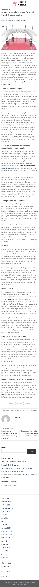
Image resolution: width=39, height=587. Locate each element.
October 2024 (6, 538)
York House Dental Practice (20, 582)
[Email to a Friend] (21, 403)
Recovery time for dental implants (12, 471)
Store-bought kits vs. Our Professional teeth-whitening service (29, 433)
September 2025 (7, 508)
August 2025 (5, 511)
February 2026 (6, 501)
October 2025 (6, 505)
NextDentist (23, 584)
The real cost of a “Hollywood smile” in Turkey (16, 468)
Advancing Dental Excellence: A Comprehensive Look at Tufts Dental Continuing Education (9, 433)
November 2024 (6, 534)
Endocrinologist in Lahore (10, 465)
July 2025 (4, 515)
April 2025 (4, 525)
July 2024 (4, 541)
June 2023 (5, 554)
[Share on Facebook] (14, 403)
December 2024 (6, 531)
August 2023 (5, 547)
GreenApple (24, 20)
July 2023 (4, 551)
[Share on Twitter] (17, 403)
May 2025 (4, 521)
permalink (33, 410)
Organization (5, 9)
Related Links (6, 577)
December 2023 (6, 544)
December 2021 (6, 557)
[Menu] (2, 3)
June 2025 (5, 518)
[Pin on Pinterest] (24, 403)
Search (3, 447)
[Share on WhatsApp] (10, 403)
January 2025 (6, 528)
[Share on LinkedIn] (28, 403)
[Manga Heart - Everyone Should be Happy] (19, 3)
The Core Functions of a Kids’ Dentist (13, 461)
